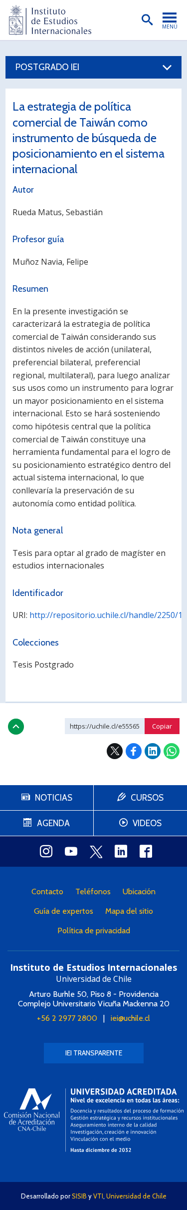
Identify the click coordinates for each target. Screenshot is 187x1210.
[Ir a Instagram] (46, 851)
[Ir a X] (96, 852)
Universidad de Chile (136, 1196)
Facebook (134, 751)
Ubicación (139, 891)
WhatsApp (172, 751)
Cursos (147, 798)
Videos (147, 823)
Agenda (53, 823)
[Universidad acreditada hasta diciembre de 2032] (94, 1120)
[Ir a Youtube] (71, 851)
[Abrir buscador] (147, 20)
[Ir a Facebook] (146, 851)
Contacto (47, 891)
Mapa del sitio (129, 911)
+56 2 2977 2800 (67, 1018)
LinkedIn (153, 751)
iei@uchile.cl (130, 1018)
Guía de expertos (63, 911)
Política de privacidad (93, 930)
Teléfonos (93, 891)
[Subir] (15, 726)
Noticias (53, 798)
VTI (98, 1196)
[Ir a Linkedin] (121, 851)
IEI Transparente (93, 1052)
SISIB (79, 1196)
